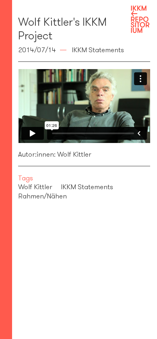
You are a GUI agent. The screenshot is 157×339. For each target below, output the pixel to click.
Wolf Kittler (35, 186)
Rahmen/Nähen (42, 196)
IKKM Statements (87, 186)
